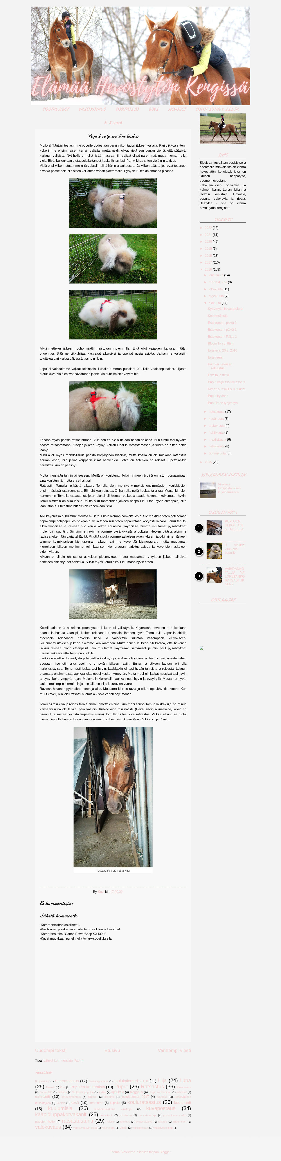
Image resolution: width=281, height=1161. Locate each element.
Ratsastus (152, 1086)
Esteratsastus (67, 1081)
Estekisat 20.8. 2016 (222, 350)
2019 (209, 248)
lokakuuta (216, 289)
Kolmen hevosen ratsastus (220, 366)
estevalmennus (71, 1096)
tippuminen (179, 1121)
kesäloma (96, 1103)
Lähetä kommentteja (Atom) (63, 1060)
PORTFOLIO (127, 109)
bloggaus (136, 1092)
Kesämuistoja (217, 316)
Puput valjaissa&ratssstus (226, 382)
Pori (62, 1087)
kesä (75, 1102)
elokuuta (215, 303)
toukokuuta (217, 425)
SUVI (153, 109)
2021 (209, 235)
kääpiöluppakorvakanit (60, 1114)
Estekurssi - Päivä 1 (222, 336)
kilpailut (115, 1103)
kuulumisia (60, 1108)
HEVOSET (177, 109)
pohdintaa (125, 1115)
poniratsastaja (147, 1115)
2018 (209, 255)
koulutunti (182, 1102)
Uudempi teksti (51, 1050)
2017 (209, 262)
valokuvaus (48, 1127)
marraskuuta (218, 282)
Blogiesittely (42, 1081)
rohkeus (125, 1121)
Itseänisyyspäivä (98, 1081)
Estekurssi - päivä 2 (222, 329)
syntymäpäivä (144, 1121)
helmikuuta (217, 446)
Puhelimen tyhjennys (223, 403)
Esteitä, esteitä (218, 375)
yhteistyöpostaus (163, 1127)
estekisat (182, 1092)
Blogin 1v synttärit (220, 343)
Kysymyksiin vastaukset (225, 308)
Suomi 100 (46, 1092)
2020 (209, 241)
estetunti (42, 1096)
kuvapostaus (160, 1108)
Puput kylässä (218, 396)
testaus (162, 1121)
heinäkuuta (217, 411)
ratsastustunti (77, 1121)
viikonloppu (108, 1127)
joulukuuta (216, 275)
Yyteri (102, 1092)
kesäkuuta (217, 418)
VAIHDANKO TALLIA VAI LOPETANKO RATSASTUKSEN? (235, 576)
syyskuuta (217, 296)
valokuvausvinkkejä (85, 1127)
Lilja (162, 1080)
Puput (121, 1086)
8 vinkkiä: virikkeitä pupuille (235, 548)
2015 (209, 462)
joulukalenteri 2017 (135, 1096)
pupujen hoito (45, 1121)
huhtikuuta (216, 432)
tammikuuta (218, 453)
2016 (209, 269)
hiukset (92, 1096)
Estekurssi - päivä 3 (222, 323)
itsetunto (109, 1096)
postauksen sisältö (174, 1115)
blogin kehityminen (160, 1092)
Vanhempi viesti (174, 1050)
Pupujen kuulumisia (87, 1087)
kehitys (61, 1103)
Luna (185, 1080)
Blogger (165, 1152)
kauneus (162, 1096)
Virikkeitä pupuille (83, 1092)
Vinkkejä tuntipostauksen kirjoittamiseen (229, 488)
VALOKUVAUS (92, 109)
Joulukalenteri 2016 (130, 1081)
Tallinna (62, 1092)
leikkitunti (107, 1115)
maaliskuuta (218, 439)
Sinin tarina (184, 1087)
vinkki (123, 1127)
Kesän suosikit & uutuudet (226, 389)
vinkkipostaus (140, 1127)
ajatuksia (117, 1092)
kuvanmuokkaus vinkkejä (112, 1109)
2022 (209, 228)
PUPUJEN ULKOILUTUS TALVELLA (234, 525)
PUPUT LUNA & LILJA (217, 109)
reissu (110, 1121)
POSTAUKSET (55, 109)
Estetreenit (215, 357)
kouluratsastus (144, 1102)
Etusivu (112, 1050)
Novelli (50, 1087)
